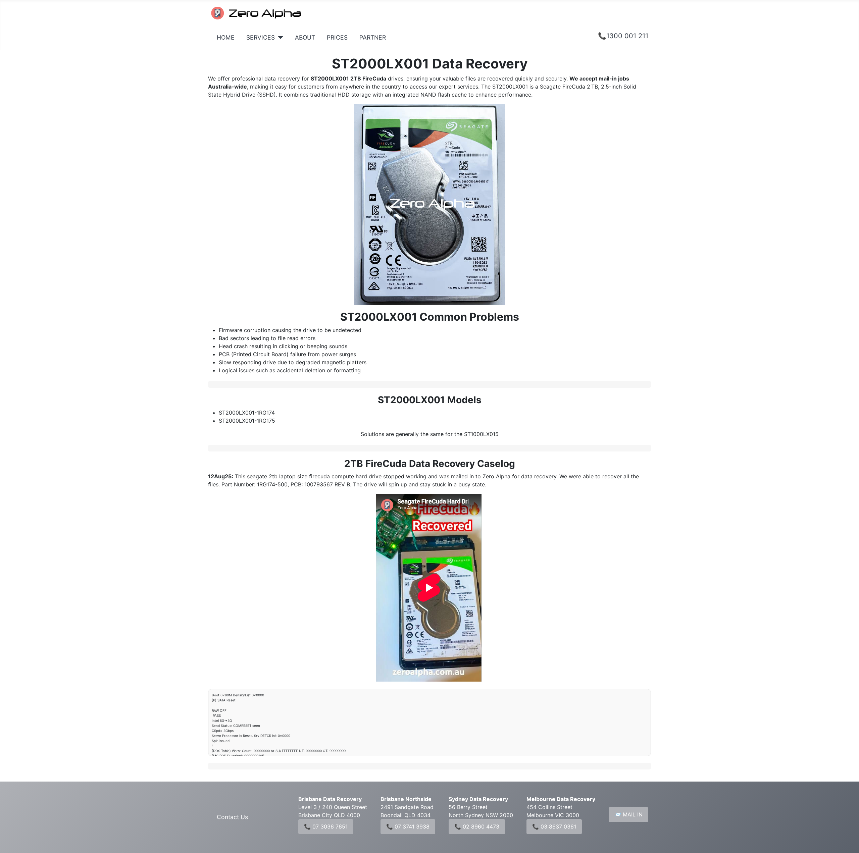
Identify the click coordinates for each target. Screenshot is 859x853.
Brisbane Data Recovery (330, 799)
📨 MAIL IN (628, 814)
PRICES (337, 37)
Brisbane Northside (406, 799)
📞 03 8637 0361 (554, 826)
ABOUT (305, 37)
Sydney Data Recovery (478, 799)
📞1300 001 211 (623, 36)
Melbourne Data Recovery (560, 799)
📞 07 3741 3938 (408, 826)
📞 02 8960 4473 (476, 826)
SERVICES (260, 37)
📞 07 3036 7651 (326, 826)
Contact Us (232, 816)
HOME (226, 37)
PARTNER (372, 37)
